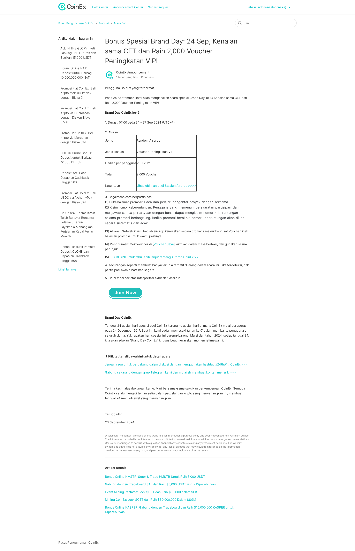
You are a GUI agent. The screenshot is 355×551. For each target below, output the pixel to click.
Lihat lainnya (67, 269)
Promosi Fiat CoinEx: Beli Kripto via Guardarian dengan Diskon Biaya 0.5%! (78, 115)
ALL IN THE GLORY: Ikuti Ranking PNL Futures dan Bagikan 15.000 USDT (78, 53)
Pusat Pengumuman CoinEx (75, 23)
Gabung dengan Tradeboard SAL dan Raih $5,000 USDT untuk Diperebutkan (160, 484)
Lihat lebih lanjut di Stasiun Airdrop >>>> (166, 186)
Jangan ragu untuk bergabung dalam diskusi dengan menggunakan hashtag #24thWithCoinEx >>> (176, 364)
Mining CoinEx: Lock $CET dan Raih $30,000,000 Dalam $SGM (150, 500)
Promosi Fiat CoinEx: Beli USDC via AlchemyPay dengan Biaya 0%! (78, 197)
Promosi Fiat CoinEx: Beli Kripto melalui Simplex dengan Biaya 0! (78, 93)
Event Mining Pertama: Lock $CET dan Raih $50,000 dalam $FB (151, 492)
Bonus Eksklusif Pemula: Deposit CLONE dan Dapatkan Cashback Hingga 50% (77, 254)
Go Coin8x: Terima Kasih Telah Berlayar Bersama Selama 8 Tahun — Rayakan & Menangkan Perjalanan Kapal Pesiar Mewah (77, 224)
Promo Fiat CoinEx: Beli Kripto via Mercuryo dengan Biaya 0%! (76, 137)
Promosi (103, 23)
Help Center (100, 7)
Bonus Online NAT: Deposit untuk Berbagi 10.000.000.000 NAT (76, 72)
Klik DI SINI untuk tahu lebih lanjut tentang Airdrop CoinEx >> (154, 257)
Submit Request (158, 7)
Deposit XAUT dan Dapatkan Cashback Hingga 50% (74, 177)
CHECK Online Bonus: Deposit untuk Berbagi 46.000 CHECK (76, 157)
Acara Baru (120, 23)
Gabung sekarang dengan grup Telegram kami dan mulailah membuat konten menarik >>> (170, 372)
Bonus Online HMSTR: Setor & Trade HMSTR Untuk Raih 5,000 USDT (155, 477)
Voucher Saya (164, 244)
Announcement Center (128, 7)
